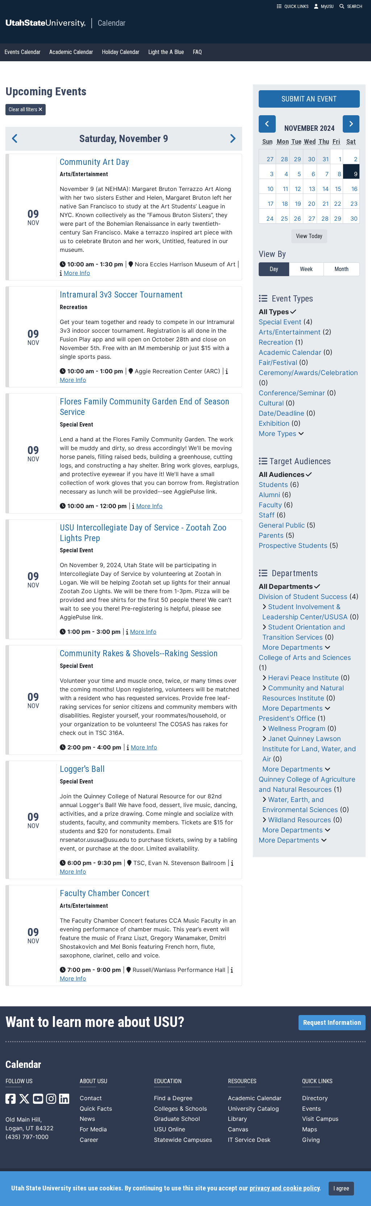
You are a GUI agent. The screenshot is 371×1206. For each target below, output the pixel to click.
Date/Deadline (281, 413)
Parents (271, 535)
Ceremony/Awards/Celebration (308, 373)
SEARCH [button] (354, 6)
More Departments (292, 647)
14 (325, 188)
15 (338, 188)
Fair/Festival (278, 362)
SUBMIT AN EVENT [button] (309, 99)
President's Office (287, 718)
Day (274, 269)
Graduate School (177, 1118)
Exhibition (274, 423)
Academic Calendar (71, 52)
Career (89, 1139)
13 (312, 188)
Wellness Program (296, 728)
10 (270, 188)
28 (284, 159)
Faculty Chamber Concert (104, 893)
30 (311, 159)
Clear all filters (23, 109)
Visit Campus (320, 1118)
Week (306, 269)
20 (311, 203)
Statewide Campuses (183, 1139)
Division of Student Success (303, 596)
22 (337, 203)
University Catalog (253, 1108)
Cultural (271, 403)
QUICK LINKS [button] (296, 6)
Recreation (276, 342)
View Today (309, 236)
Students (273, 485)
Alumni (269, 495)
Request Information (332, 1023)
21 (325, 203)
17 (271, 203)
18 (285, 203)
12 (298, 188)
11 (285, 188)
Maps (309, 1129)
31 (325, 159)
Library (237, 1118)
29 (297, 159)
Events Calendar (22, 52)
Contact (91, 1098)
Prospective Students (293, 545)
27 (270, 159)
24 (270, 218)
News (87, 1118)
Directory (315, 1098)
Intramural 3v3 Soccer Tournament (121, 295)
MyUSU (327, 6)
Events (311, 1108)
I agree (341, 1188)
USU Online (169, 1129)
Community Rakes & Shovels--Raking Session (139, 653)
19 (298, 203)
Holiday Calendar (120, 52)
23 (354, 203)
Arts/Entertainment (290, 332)
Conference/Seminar (292, 393)
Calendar (112, 23)
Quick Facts (96, 1108)
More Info (77, 272)
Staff (267, 515)
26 (297, 218)
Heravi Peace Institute (303, 678)
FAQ (197, 52)
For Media (93, 1129)
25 (284, 218)
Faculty (270, 505)
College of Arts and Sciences (305, 657)
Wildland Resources (299, 820)
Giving (311, 1139)
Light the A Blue (166, 52)
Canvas (238, 1129)
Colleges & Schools (180, 1108)
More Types (277, 433)
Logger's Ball (82, 769)
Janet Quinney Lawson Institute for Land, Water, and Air (309, 749)
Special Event (280, 322)
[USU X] (24, 1101)
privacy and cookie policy (284, 1188)
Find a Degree (173, 1098)
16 (354, 188)
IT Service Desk (249, 1139)
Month (341, 269)
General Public (282, 525)
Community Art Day (94, 162)
